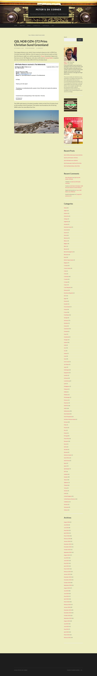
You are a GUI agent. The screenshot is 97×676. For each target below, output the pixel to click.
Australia (66, 229)
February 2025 (67, 571)
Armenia (66, 224)
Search (65, 37)
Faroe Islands (67, 306)
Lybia (65, 383)
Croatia (65, 279)
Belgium (66, 243)
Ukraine (66, 490)
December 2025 (67, 544)
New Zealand (67, 413)
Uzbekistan (66, 501)
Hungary (66, 339)
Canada (65, 265)
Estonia (65, 301)
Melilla (65, 391)
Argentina (66, 221)
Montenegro (67, 397)
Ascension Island (68, 227)
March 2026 (66, 535)
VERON (66, 63)
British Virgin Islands (68, 260)
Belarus (65, 240)
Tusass (42, 56)
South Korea (67, 460)
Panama (66, 427)
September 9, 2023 (19, 48)
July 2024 (66, 590)
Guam (65, 334)
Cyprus (65, 284)
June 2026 (66, 527)
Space (65, 463)
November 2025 (67, 546)
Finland (65, 309)
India (65, 345)
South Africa (67, 457)
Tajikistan (66, 482)
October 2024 (67, 582)
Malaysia (66, 389)
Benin (65, 246)
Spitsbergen (66, 468)
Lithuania (66, 378)
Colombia (66, 276)
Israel (65, 356)
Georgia (66, 317)
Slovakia (66, 449)
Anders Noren (75, 670)
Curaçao (66, 282)
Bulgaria (66, 262)
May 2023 (66, 629)
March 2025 (66, 568)
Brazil (65, 257)
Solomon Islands (67, 455)
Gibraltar (66, 323)
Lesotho (66, 375)
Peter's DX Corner (48, 9)
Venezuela (66, 507)
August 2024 (67, 588)
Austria (65, 232)
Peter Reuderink (30, 48)
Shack (29, 25)
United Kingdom (67, 496)
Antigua (66, 218)
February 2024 (67, 604)
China (65, 273)
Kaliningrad (66, 369)
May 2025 (66, 563)
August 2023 (67, 621)
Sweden (66, 477)
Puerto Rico (66, 438)
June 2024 (66, 593)
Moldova (66, 394)
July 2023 (66, 623)
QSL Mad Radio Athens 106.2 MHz (72, 166)
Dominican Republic (68, 293)
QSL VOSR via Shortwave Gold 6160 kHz (73, 155)
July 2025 (66, 557)
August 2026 (67, 522)
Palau (65, 424)
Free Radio (66, 315)
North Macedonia (68, 416)
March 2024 (66, 601)
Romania (66, 441)
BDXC (65, 62)
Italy (65, 358)
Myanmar (66, 402)
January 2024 (67, 607)
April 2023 (66, 632)
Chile (65, 271)
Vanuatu (66, 504)
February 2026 (67, 538)
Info (65, 348)
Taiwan (65, 479)
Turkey (65, 488)
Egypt (65, 298)
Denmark (66, 290)
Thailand (66, 485)
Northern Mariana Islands (70, 419)
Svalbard (66, 474)
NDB (65, 408)
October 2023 (67, 615)
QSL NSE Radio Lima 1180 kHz (71, 160)
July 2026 (66, 524)
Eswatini (66, 304)
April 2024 (66, 599)
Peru (65, 430)
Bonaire (66, 249)
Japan (65, 367)
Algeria (65, 210)
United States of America (69, 499)
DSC (65, 295)
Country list (36, 25)
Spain (65, 466)
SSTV (53, 25)
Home (15, 25)
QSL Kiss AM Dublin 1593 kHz (71, 157)
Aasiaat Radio (49, 58)
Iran (65, 350)
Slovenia (66, 452)
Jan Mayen (66, 364)
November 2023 (67, 612)
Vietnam (66, 510)
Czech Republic (67, 287)
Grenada (66, 331)
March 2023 (66, 634)
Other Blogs (46, 25)
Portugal (66, 435)
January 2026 (67, 541)
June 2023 (66, 626)
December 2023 (67, 610)
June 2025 (66, 560)
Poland (65, 433)
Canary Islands (67, 268)
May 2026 (66, 530)
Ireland (65, 353)
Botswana (66, 254)
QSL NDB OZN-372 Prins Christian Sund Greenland (31, 43)
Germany (66, 320)
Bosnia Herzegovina (68, 251)
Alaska (65, 207)
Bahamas (66, 238)
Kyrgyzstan (66, 372)
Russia (65, 444)
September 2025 (67, 552)
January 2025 (67, 574)
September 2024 (67, 585)
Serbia (65, 446)
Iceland (65, 342)
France (65, 312)
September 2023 (67, 618)
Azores (65, 235)
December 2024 (67, 577)
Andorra (66, 213)
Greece (65, 326)
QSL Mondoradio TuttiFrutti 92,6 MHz (72, 163)
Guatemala (66, 337)
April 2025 (66, 566)
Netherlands (67, 411)
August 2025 (67, 555)
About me (22, 25)
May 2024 (66, 596)
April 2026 (66, 533)
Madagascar (66, 386)
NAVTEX (66, 405)
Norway (66, 422)
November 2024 (67, 579)
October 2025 (67, 549)
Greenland (66, 328)
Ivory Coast (66, 361)
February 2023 (67, 637)
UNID (65, 493)
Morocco (66, 400)
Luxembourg (67, 380)
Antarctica (66, 216)
